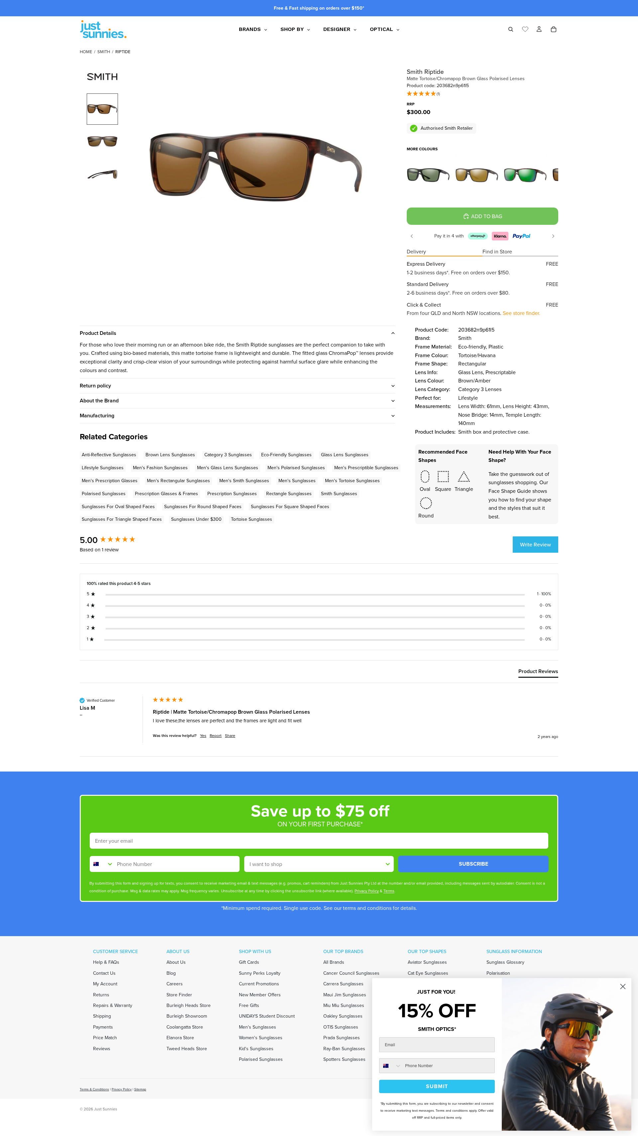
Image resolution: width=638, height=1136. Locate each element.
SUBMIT (437, 1086)
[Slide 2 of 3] (102, 142)
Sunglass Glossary (505, 962)
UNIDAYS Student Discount (267, 1016)
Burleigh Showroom (186, 1016)
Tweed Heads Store (186, 1048)
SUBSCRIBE (473, 864)
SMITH (103, 52)
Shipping (102, 1016)
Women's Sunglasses (260, 1037)
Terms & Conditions (94, 1089)
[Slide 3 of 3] (102, 174)
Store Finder (179, 994)
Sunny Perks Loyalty (259, 972)
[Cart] (553, 29)
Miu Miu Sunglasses (343, 1005)
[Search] (510, 29)
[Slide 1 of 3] (102, 109)
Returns (101, 994)
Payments (103, 1026)
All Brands (333, 962)
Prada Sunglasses (341, 1037)
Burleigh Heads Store (188, 1005)
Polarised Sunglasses (261, 1059)
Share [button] (230, 736)
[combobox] (102, 864)
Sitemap (140, 1089)
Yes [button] (203, 736)
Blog (171, 972)
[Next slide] (553, 236)
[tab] (538, 673)
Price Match (105, 1037)
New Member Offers (260, 994)
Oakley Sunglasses (343, 1016)
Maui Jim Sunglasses (344, 994)
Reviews (101, 1048)
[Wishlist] (525, 28)
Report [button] (216, 736)
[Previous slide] (412, 236)
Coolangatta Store (184, 1026)
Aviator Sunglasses (427, 962)
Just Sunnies (105, 1109)
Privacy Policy (122, 1089)
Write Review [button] (535, 544)
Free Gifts (249, 1005)
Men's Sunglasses (257, 1026)
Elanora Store (180, 1037)
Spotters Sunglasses (344, 1059)
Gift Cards (249, 962)
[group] (115, 540)
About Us (176, 962)
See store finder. (521, 313)
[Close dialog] (623, 986)
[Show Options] (387, 864)
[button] (423, 94)
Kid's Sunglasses (256, 1048)
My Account (105, 983)
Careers (174, 983)
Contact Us (104, 972)
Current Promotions (259, 983)
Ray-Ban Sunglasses (344, 1048)
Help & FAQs (106, 962)
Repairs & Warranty (112, 1005)
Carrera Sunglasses (343, 983)
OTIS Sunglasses (340, 1026)
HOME (86, 52)
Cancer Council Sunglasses (351, 972)
